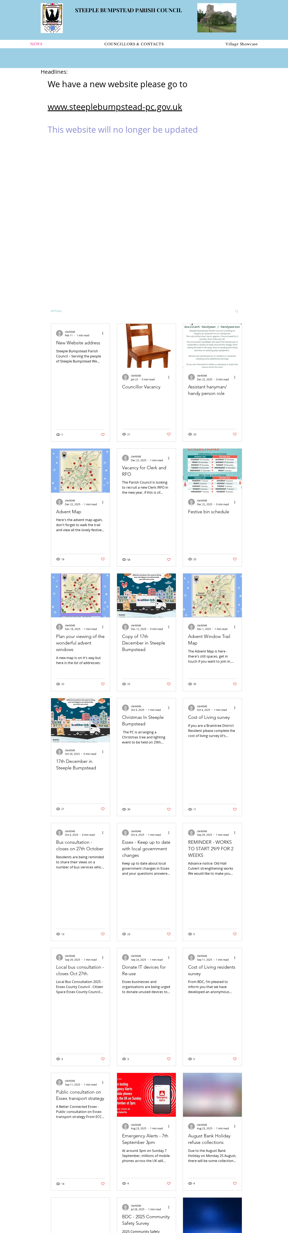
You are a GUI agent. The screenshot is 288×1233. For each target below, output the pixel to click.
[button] (237, 311)
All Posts (56, 311)
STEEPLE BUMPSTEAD (105, 10)
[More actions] (104, 333)
